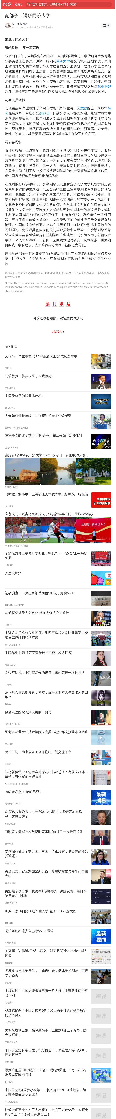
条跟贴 (57, 332)
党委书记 (104, 86)
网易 (7, 4)
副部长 (44, 113)
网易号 (18, 4)
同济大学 (63, 61)
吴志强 (82, 108)
